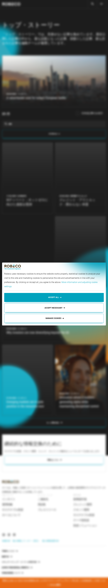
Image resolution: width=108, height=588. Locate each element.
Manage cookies (53, 318)
